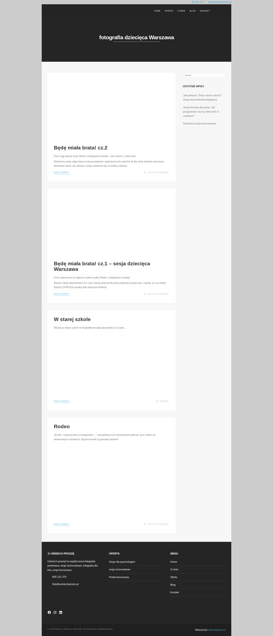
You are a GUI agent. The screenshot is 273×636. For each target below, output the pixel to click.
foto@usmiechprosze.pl (219, 2)
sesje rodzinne (158, 172)
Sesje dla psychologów (122, 561)
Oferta (169, 11)
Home (157, 11)
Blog (193, 11)
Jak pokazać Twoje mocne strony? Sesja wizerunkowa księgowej (202, 97)
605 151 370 (198, 2)
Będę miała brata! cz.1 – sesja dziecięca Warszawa (102, 266)
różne (164, 401)
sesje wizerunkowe (119, 569)
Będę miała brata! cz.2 (80, 148)
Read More (62, 172)
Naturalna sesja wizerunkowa (199, 123)
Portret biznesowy (119, 577)
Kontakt (205, 11)
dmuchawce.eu (217, 630)
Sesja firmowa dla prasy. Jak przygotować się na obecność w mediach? (201, 111)
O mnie (181, 11)
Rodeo (62, 426)
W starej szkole (72, 319)
